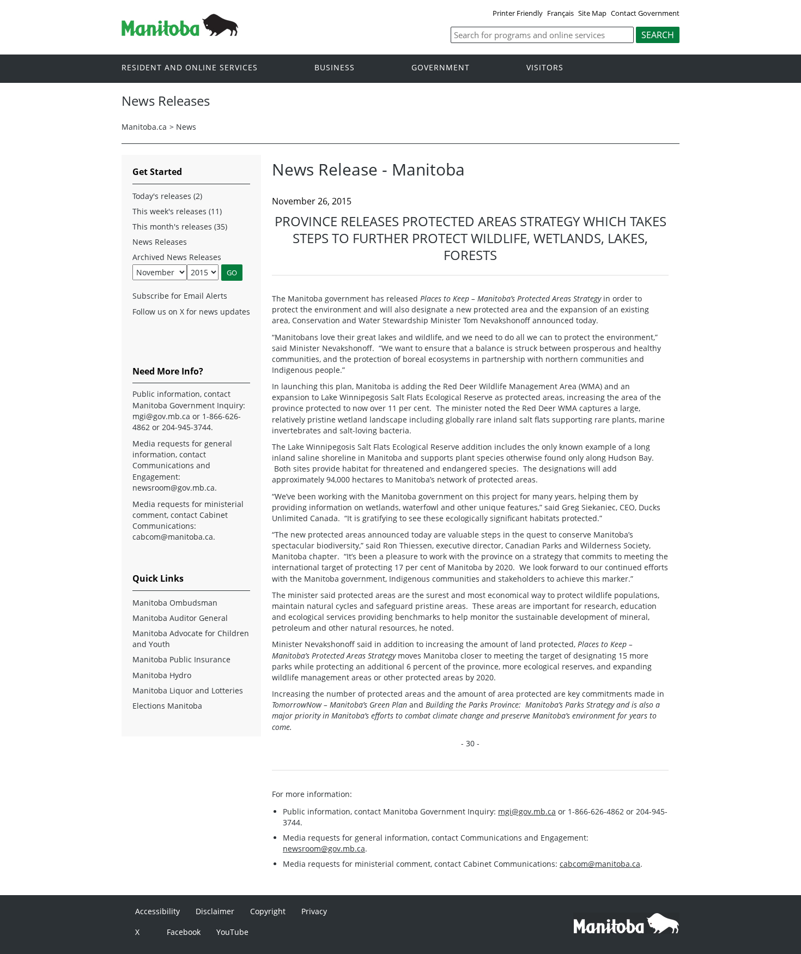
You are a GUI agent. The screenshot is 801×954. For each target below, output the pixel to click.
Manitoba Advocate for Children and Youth (190, 638)
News (186, 127)
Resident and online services (190, 68)
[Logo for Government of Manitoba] (180, 33)
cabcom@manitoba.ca (600, 864)
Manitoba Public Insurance (181, 659)
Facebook (184, 932)
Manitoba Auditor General (180, 618)
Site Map (592, 13)
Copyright (268, 911)
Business (334, 68)
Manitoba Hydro (161, 675)
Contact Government (645, 13)
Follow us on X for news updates (191, 311)
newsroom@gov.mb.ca (324, 848)
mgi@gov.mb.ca (527, 811)
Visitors (544, 68)
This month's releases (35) (179, 226)
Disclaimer (215, 911)
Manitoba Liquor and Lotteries (187, 690)
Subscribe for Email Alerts (179, 296)
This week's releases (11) (177, 211)
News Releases (159, 242)
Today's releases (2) (167, 196)
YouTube (232, 932)
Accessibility (157, 911)
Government (440, 68)
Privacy (314, 911)
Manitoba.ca (144, 127)
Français (560, 13)
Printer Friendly (518, 13)
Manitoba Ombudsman (174, 602)
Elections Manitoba (167, 706)
